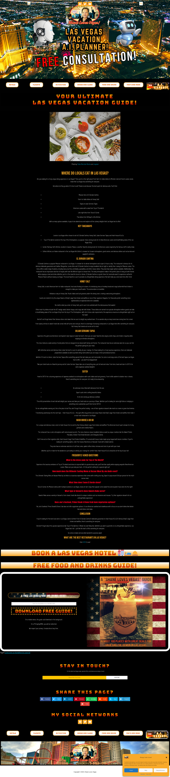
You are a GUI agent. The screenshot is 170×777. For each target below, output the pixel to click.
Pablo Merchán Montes (84, 164)
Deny (146, 770)
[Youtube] (90, 4)
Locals (6, 652)
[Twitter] (85, 4)
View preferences (160, 770)
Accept (131, 770)
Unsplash (96, 164)
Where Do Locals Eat (24, 652)
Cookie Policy (142, 774)
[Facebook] (80, 4)
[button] (166, 757)
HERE (84, 542)
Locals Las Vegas (13, 652)
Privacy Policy (148, 774)
